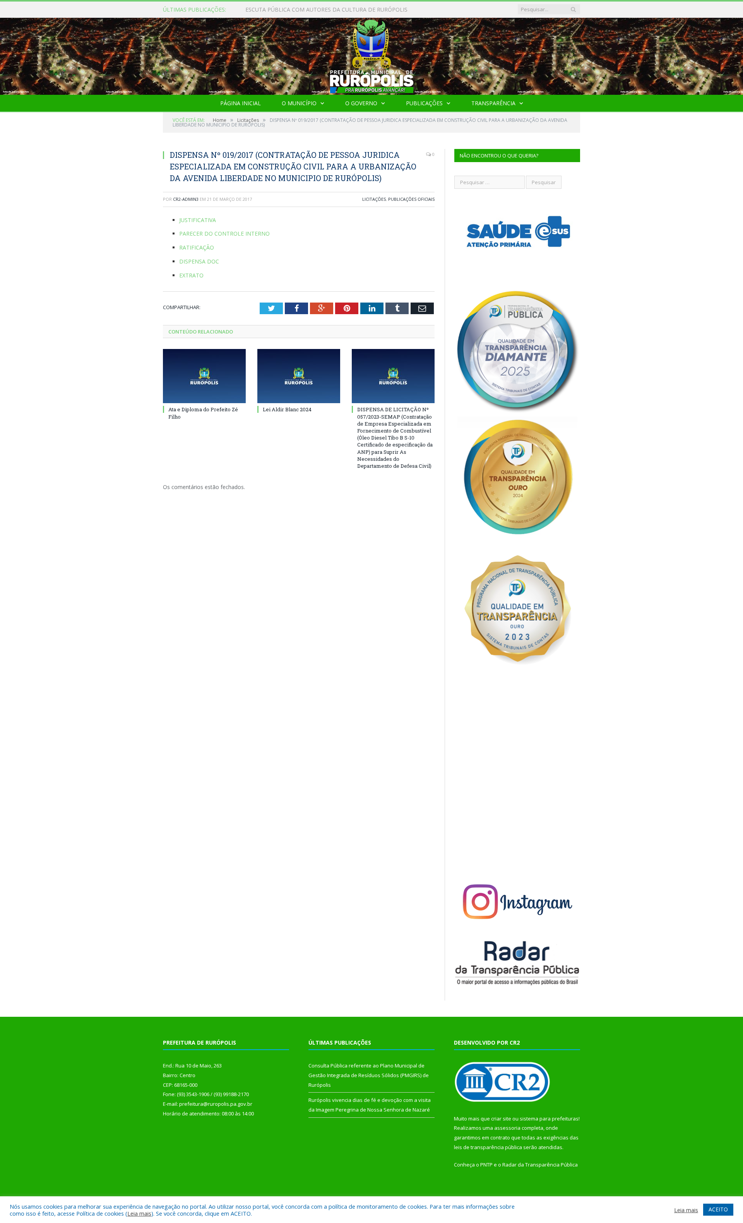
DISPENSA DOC (199, 261)
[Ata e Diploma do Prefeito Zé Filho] (204, 376)
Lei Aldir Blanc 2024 (287, 409)
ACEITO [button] (718, 1209)
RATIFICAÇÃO (196, 247)
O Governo (361, 103)
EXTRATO (191, 275)
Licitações (374, 199)
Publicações (424, 103)
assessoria (507, 1127)
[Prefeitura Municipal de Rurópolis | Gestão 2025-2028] (372, 54)
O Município (299, 103)
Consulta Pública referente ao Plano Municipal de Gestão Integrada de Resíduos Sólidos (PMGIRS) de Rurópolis (334, 9)
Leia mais (139, 1213)
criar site (501, 1118)
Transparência (493, 103)
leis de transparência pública (488, 1147)
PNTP (486, 1164)
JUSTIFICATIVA (197, 220)
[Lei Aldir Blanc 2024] (298, 376)
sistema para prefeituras (549, 1118)
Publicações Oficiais (411, 199)
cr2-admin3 (186, 199)
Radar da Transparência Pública (540, 1164)
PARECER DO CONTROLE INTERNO (224, 233)
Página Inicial (240, 103)
